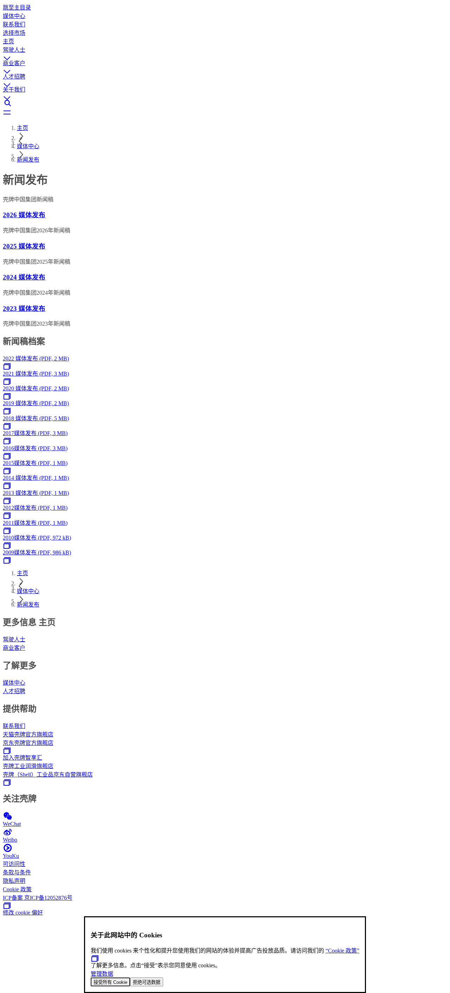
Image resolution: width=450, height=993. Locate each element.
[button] (225, 51)
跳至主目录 (17, 8)
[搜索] (225, 103)
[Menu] (225, 113)
